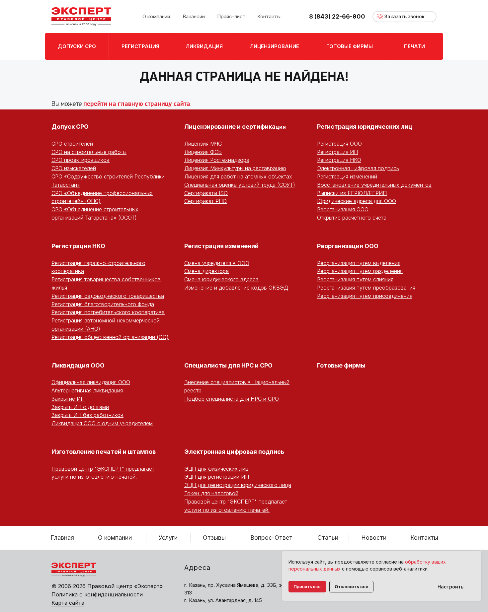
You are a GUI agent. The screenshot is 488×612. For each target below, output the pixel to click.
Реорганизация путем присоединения (364, 296)
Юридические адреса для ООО (356, 201)
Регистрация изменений (347, 176)
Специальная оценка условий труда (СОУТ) (239, 184)
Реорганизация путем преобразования (366, 287)
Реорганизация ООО (342, 209)
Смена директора (206, 271)
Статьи (327, 537)
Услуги (168, 537)
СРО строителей (72, 143)
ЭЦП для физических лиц (216, 468)
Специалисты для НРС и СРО (228, 365)
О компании (115, 537)
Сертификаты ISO (206, 193)
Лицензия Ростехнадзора (216, 160)
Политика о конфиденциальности (97, 594)
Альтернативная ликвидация (87, 390)
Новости (373, 537)
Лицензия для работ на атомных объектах (238, 176)
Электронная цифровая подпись (358, 168)
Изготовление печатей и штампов (103, 451)
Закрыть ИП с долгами (80, 407)
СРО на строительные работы (88, 152)
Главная (62, 537)
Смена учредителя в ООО (216, 263)
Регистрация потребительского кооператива (108, 312)
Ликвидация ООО (78, 365)
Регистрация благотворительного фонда (102, 304)
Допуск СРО (70, 126)
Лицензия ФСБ (203, 152)
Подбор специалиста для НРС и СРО (231, 398)
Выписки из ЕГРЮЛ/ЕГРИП (352, 193)
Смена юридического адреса (221, 279)
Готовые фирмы (341, 365)
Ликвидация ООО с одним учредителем (102, 423)
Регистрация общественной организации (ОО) (110, 337)
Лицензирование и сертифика (230, 126)
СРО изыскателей (73, 168)
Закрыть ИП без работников (87, 415)
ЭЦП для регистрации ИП (216, 476)
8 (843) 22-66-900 (337, 16)
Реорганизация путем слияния (355, 279)
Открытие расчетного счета (351, 217)
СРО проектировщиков (80, 160)
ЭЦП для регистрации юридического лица (237, 485)
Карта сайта (67, 602)
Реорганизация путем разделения (360, 271)
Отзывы (214, 537)
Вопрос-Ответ (271, 537)
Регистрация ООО (339, 143)
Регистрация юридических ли (362, 126)
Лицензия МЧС (203, 143)
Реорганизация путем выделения (358, 263)
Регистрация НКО (339, 160)
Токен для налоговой (211, 493)
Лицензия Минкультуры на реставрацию (235, 168)
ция (281, 126)
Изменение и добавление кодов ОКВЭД (236, 287)
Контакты (424, 537)
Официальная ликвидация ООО (90, 382)
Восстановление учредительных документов (374, 184)
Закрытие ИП (68, 398)
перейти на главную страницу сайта (136, 104)
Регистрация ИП (337, 152)
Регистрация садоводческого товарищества (107, 296)
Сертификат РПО (205, 201)
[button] (404, 16)
